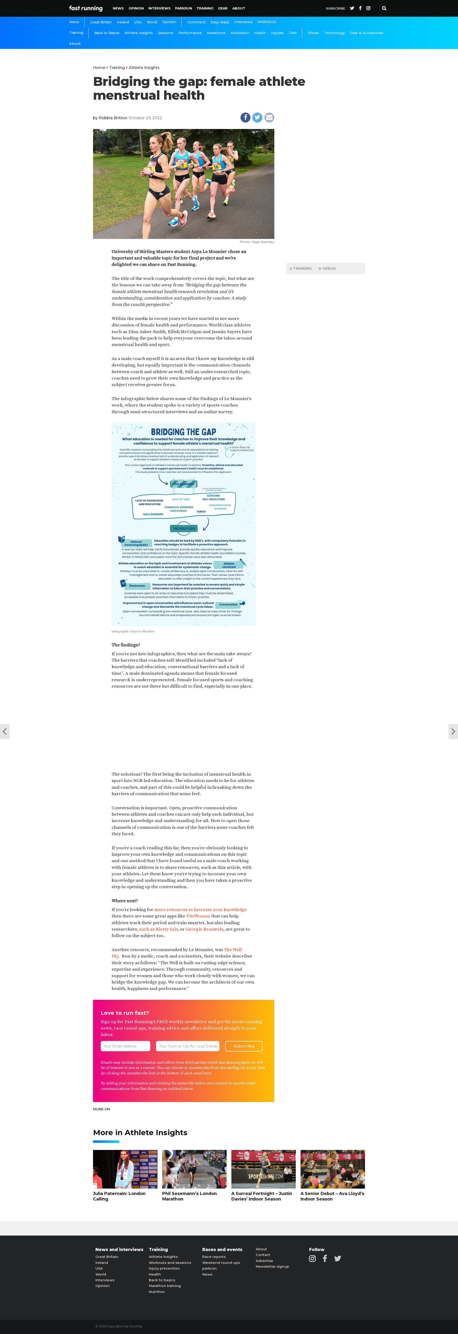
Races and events (222, 1249)
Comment (196, 22)
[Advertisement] (183, 730)
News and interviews (119, 1249)
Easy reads (220, 22)
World (152, 22)
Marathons (216, 33)
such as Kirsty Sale (158, 929)
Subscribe (335, 8)
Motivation (240, 33)
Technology (334, 33)
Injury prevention (164, 1268)
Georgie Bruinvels (205, 929)
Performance (190, 33)
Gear (223, 8)
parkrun (209, 1268)
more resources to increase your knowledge (200, 909)
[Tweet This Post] (257, 118)
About (238, 8)
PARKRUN (183, 8)
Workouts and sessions (170, 1262)
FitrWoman (198, 916)
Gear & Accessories (366, 33)
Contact (263, 1255)
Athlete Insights (139, 33)
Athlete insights (163, 1256)
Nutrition (157, 1291)
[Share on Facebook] (245, 118)
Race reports (214, 1256)
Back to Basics (107, 33)
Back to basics (162, 1280)
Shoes (313, 33)
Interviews (159, 8)
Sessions (165, 33)
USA (138, 22)
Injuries (277, 33)
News (118, 8)
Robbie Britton (113, 118)
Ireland (123, 22)
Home (99, 67)
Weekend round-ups (221, 1262)
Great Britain (101, 22)
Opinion (136, 8)
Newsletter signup (272, 1266)
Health (260, 33)
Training (205, 8)
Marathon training (165, 1286)
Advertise (264, 1260)
